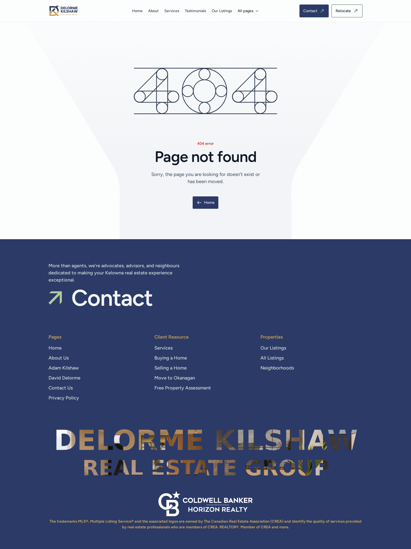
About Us (59, 358)
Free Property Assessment (182, 388)
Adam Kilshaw (64, 368)
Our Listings (222, 11)
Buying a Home (170, 358)
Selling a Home (170, 368)
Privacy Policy (64, 398)
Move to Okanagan (174, 378)
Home (137, 11)
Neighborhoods (277, 368)
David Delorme (64, 378)
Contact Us (61, 388)
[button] (248, 11)
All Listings (272, 358)
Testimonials (195, 11)
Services (171, 11)
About (153, 11)
